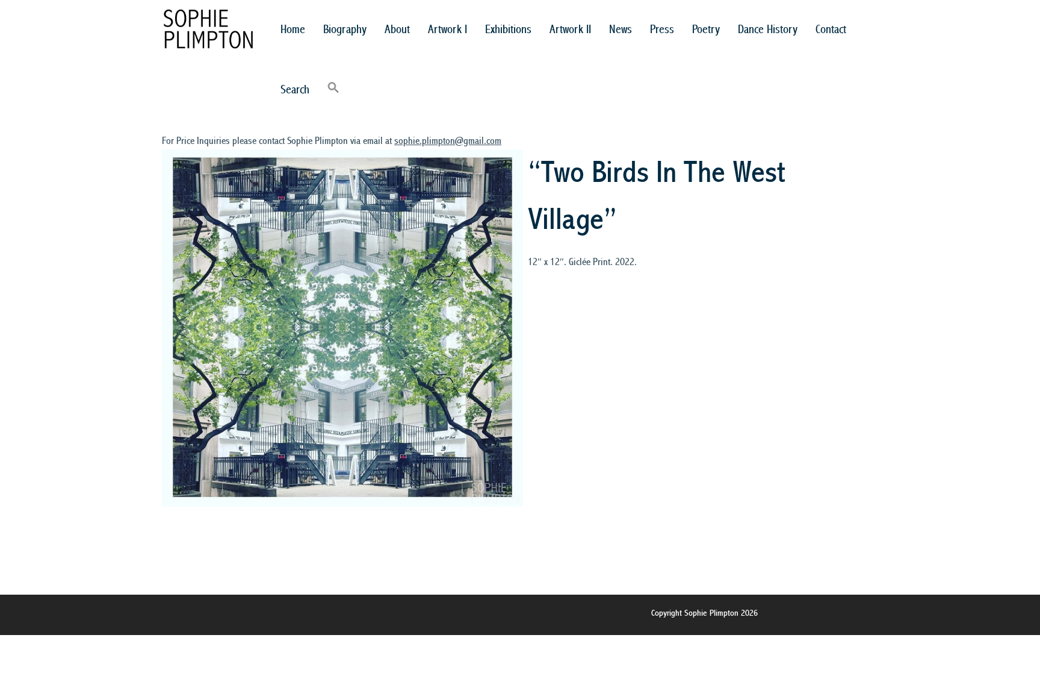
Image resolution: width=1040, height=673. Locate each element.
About (397, 30)
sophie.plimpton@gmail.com (447, 141)
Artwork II (570, 30)
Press (662, 30)
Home (292, 30)
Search (294, 90)
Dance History (767, 30)
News (620, 30)
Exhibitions (508, 30)
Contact (831, 30)
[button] (333, 90)
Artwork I (447, 30)
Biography (345, 30)
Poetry (706, 30)
